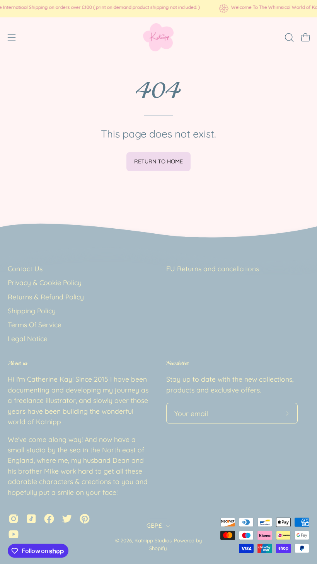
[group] (158, 8)
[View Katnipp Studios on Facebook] (49, 519)
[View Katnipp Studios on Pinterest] (84, 519)
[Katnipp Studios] (158, 37)
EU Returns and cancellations (212, 268)
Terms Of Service (34, 324)
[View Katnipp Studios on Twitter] (67, 519)
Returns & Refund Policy (46, 296)
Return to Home (158, 161)
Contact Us (25, 268)
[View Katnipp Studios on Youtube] (13, 534)
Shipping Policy (32, 310)
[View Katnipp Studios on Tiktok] (31, 519)
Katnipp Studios (153, 540)
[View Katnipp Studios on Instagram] (13, 519)
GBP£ (154, 525)
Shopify (158, 548)
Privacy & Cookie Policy (45, 282)
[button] (288, 37)
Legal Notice (28, 338)
